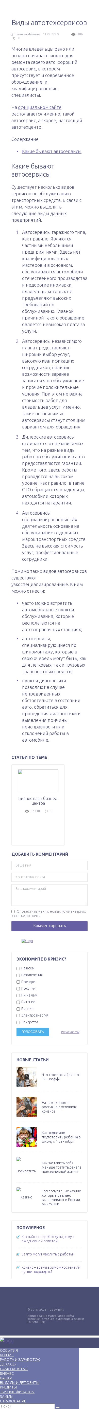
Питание (28, 1002)
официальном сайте (39, 107)
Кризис (7, 1355)
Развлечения (32, 975)
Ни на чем (29, 995)
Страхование (13, 1401)
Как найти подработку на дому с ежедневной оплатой (48, 1239)
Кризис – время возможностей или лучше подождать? (51, 1269)
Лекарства (30, 1022)
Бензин (27, 1009)
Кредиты (8, 1387)
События (9, 1350)
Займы (6, 1396)
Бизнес (7, 1373)
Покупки (28, 988)
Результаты (70, 1032)
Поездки (28, 982)
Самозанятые (14, 1369)
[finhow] (49, 941)
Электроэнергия (34, 1015)
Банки (6, 1378)
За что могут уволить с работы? (48, 1254)
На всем (28, 968)
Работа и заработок (20, 1359)
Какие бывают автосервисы (51, 151)
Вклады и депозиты (19, 1382)
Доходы (8, 1364)
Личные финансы (17, 1392)
